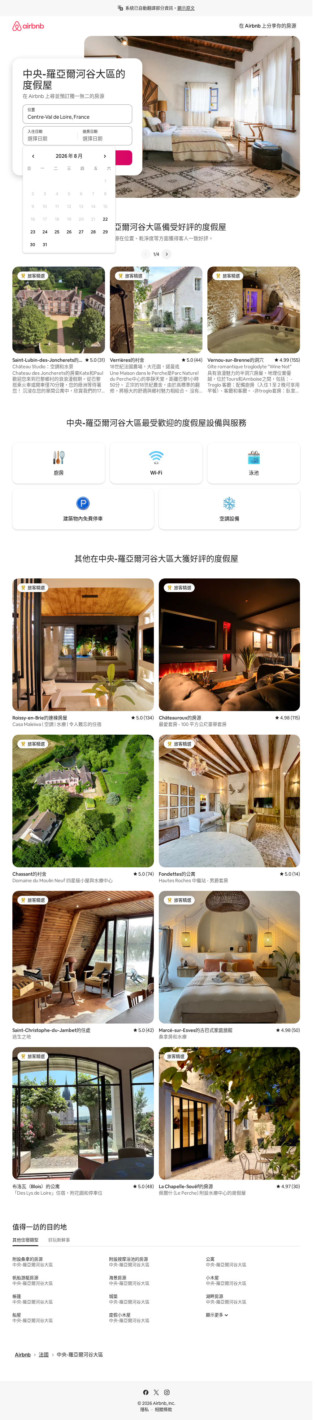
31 (45, 244)
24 (44, 232)
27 (81, 232)
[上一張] (146, 254)
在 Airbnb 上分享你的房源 (267, 26)
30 (32, 244)
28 (93, 232)
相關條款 (163, 1409)
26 (69, 232)
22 (105, 219)
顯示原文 (186, 8)
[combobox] (77, 117)
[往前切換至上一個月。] (33, 156)
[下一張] (167, 254)
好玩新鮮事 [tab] (59, 1240)
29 (105, 232)
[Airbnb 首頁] (28, 26)
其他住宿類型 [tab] (25, 1240)
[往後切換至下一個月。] (104, 156)
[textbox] (50, 138)
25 (56, 232)
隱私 (144, 1409)
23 (32, 232)
